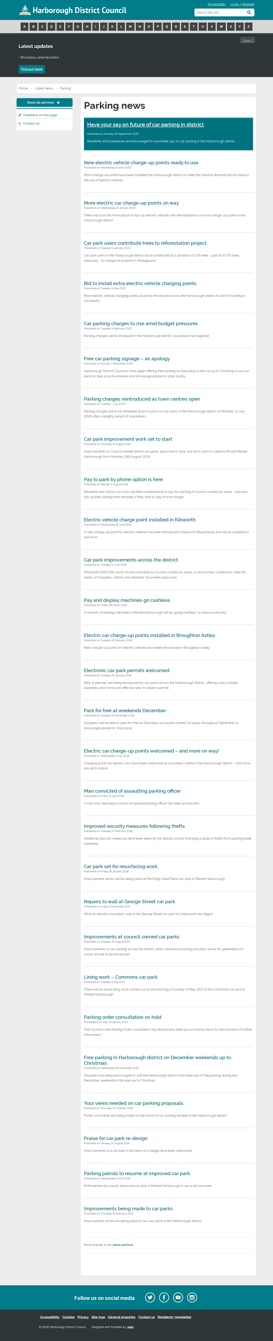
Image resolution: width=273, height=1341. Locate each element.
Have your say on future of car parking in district (145, 125)
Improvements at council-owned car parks (131, 937)
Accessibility (217, 4)
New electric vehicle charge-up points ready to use (141, 162)
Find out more (32, 69)
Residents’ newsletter (174, 1317)
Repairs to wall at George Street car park (129, 901)
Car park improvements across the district (131, 560)
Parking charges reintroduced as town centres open (142, 399)
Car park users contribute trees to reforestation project (145, 243)
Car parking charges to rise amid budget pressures (141, 323)
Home (23, 88)
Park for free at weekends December (125, 710)
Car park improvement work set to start (128, 439)
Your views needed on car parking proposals (133, 1103)
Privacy (83, 1317)
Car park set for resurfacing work (120, 866)
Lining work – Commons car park (120, 977)
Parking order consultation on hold (122, 1017)
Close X (247, 40)
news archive (123, 1245)
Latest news (44, 88)
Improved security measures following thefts (134, 826)
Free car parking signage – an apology (127, 358)
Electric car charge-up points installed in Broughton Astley (149, 635)
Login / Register (242, 4)
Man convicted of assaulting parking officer (132, 791)
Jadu (130, 1327)
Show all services (41, 102)
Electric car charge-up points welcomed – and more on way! (151, 751)
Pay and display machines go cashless (127, 600)
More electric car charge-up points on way (131, 203)
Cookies (68, 1317)
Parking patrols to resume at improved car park (137, 1173)
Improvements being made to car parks (128, 1208)
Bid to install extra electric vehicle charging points (140, 283)
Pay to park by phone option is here (123, 479)
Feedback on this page (40, 115)
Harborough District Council (79, 10)
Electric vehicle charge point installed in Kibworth (139, 520)
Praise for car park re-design (115, 1138)
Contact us (31, 123)
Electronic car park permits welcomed (126, 670)
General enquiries (122, 1317)
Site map (98, 1317)
